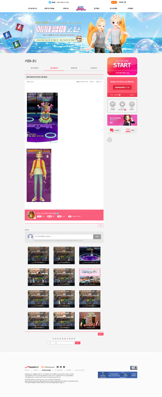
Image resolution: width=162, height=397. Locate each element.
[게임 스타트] (122, 63)
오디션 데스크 (32, 8)
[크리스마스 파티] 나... (90, 262)
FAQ (130, 130)
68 (69, 338)
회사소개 (27, 370)
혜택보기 (132, 95)
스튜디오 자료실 (49, 8)
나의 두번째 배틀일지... (91, 306)
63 (57, 338)
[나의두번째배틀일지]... (39, 262)
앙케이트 (74, 68)
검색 (78, 342)
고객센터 (130, 8)
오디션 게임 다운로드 (122, 72)
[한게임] (41, 2)
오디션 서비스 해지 (79, 370)
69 (72, 338)
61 (53, 338)
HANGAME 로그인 (122, 87)
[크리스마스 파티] (90, 284)
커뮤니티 (66, 8)
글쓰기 (100, 334)
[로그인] (114, 2)
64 (60, 338)
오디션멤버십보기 (121, 108)
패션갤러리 (54, 68)
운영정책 (68, 370)
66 (65, 338)
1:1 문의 (114, 130)
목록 (101, 225)
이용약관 (35, 370)
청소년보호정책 (58, 370)
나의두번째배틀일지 (39, 284)
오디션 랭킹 (113, 8)
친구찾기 (97, 8)
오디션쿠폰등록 (112, 108)
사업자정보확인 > (70, 375)
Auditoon (93, 68)
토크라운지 (35, 68)
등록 (97, 237)
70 (74, 338)
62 (55, 338)
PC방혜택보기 (132, 108)
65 (62, 338)
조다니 (32, 81)
